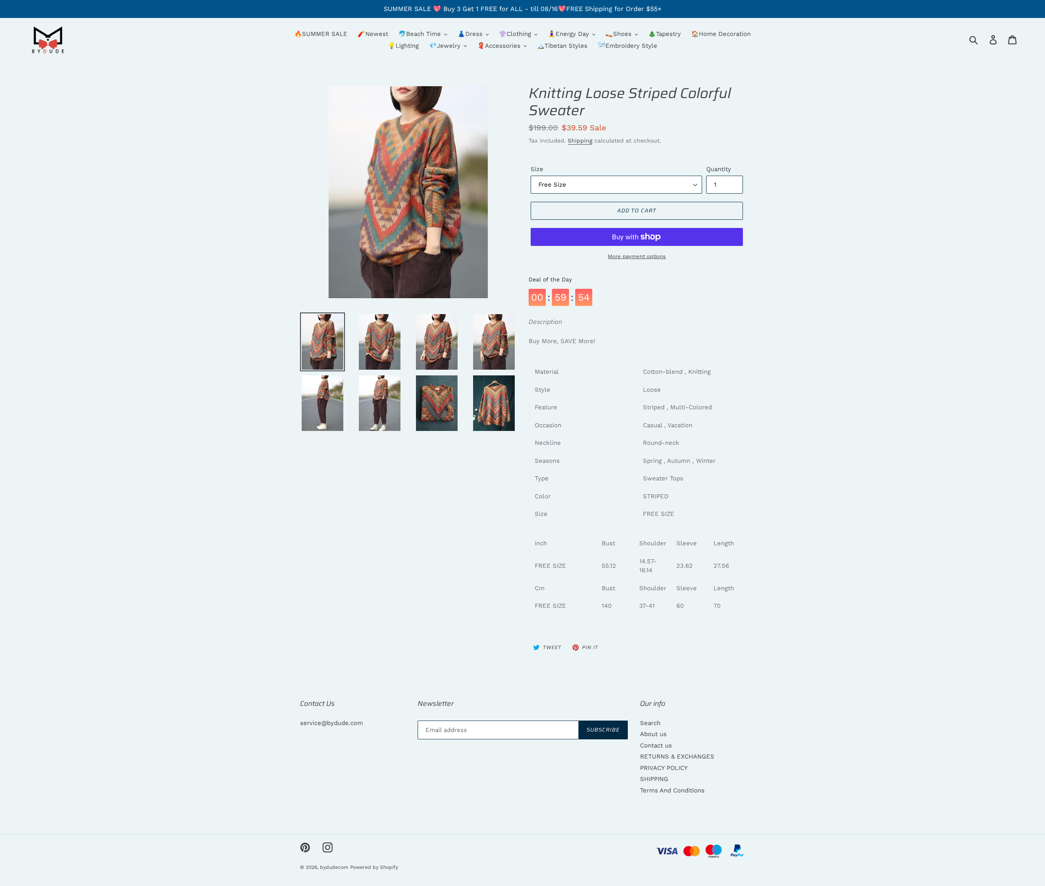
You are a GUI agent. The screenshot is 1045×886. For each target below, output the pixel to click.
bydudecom (334, 867)
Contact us (656, 745)
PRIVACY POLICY (664, 768)
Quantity (718, 169)
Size (537, 169)
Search (650, 723)
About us (653, 734)
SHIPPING (654, 779)
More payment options (637, 256)
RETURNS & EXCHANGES (677, 756)
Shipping (580, 140)
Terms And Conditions (672, 790)
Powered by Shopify (374, 867)
